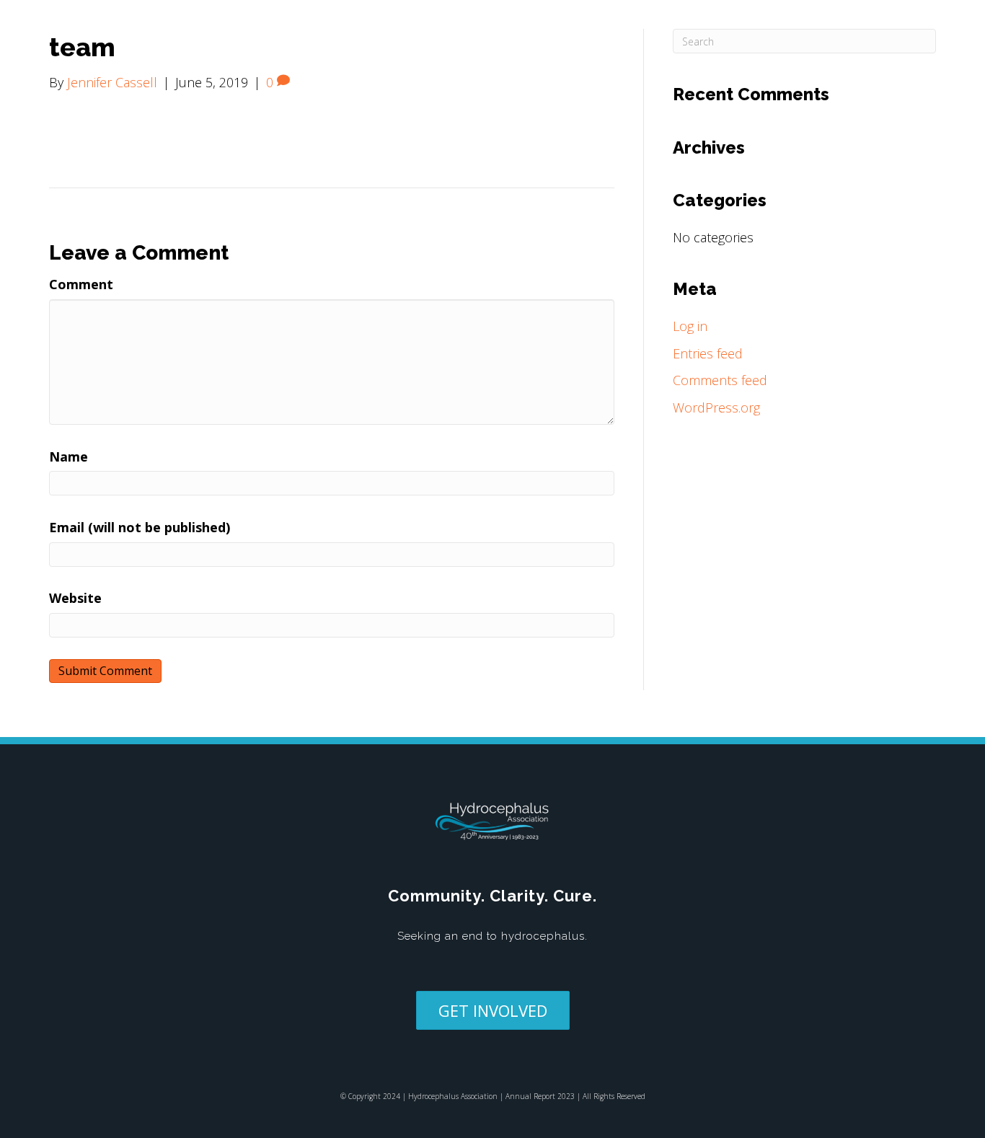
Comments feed (720, 380)
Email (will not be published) (139, 527)
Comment (81, 284)
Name (68, 456)
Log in (690, 326)
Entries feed (708, 353)
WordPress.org (716, 407)
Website (75, 598)
